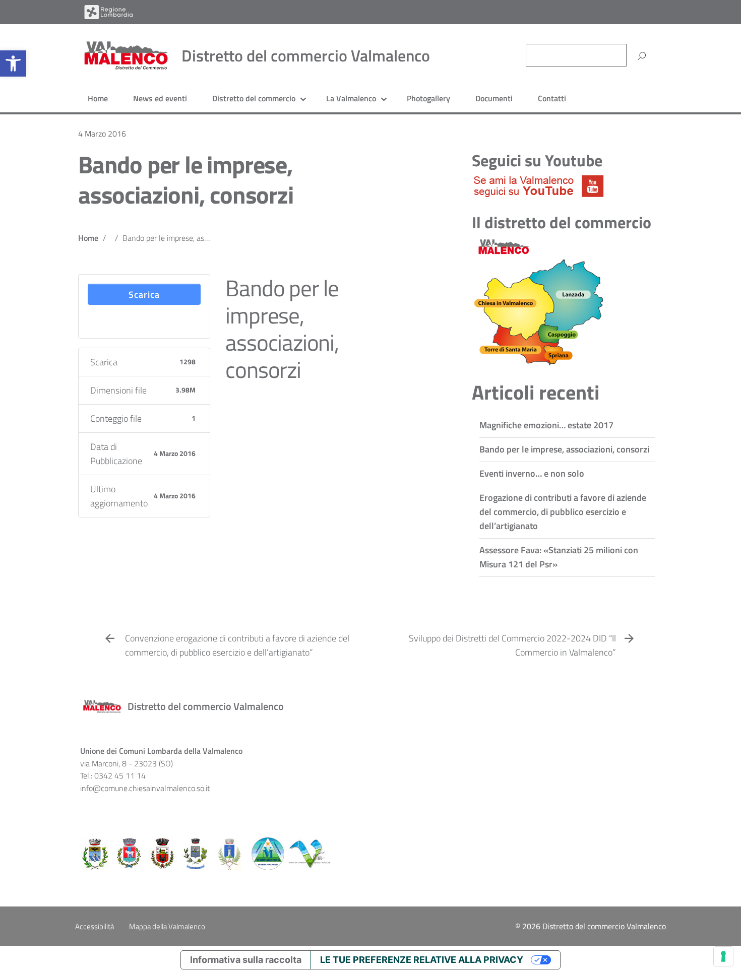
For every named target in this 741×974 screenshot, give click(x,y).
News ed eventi (160, 98)
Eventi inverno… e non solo (531, 473)
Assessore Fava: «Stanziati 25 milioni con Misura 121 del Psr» (558, 557)
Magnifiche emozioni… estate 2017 (546, 425)
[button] (13, 63)
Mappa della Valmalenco (167, 926)
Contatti (552, 98)
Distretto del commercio (253, 98)
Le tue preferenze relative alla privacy (421, 959)
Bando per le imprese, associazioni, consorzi (185, 179)
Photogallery (428, 98)
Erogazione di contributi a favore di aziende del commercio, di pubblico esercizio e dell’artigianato (562, 512)
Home (98, 98)
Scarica (144, 294)
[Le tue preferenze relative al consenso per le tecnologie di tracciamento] (723, 956)
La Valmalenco (351, 98)
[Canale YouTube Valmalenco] (538, 185)
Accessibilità (94, 926)
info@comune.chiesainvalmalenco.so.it (145, 788)
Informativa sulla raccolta (245, 959)
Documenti (494, 98)
